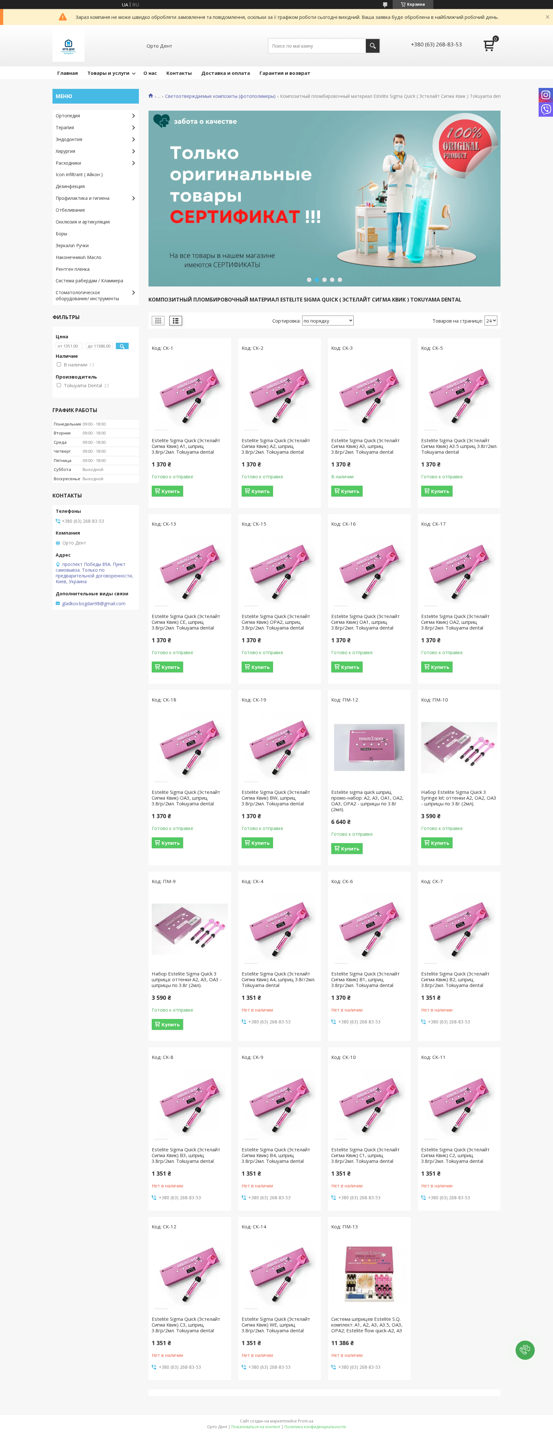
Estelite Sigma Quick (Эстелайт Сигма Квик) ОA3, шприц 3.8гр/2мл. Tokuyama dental (186, 797)
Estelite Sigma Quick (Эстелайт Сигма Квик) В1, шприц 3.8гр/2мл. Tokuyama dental (365, 979)
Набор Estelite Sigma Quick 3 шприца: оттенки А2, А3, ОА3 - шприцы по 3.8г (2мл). (187, 979)
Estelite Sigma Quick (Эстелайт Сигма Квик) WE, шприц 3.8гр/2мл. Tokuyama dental (276, 1324)
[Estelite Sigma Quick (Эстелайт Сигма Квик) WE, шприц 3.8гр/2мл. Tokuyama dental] (280, 1274)
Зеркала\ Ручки (72, 245)
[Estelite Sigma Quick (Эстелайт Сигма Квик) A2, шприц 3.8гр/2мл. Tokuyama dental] (280, 396)
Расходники (68, 163)
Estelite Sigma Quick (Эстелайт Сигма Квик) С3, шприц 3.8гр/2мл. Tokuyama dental (186, 1324)
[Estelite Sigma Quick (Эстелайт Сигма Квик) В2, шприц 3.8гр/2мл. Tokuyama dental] (459, 929)
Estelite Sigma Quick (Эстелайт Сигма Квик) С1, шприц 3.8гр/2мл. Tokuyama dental (365, 1155)
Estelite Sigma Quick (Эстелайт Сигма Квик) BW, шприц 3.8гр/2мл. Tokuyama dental (276, 797)
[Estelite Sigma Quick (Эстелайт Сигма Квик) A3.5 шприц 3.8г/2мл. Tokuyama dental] (459, 396)
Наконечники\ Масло (78, 257)
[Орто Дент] (68, 46)
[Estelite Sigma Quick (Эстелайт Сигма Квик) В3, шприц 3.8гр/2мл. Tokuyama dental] (190, 1105)
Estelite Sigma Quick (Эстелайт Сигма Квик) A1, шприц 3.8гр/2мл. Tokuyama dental (186, 446)
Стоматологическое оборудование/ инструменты (87, 295)
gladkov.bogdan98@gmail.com (93, 604)
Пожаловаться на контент (255, 1426)
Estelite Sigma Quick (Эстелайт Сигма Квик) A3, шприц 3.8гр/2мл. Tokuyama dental (365, 446)
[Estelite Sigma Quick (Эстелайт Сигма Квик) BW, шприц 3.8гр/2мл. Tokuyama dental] (280, 747)
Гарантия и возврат (285, 73)
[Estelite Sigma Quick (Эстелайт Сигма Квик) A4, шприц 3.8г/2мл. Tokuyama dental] (280, 929)
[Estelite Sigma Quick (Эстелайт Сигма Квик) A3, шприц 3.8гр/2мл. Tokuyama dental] (369, 396)
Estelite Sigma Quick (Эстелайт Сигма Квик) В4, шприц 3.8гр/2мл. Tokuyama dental (276, 1155)
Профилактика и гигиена (82, 198)
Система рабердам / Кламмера (89, 281)
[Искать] (373, 46)
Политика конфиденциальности (315, 1426)
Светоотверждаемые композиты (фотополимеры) (220, 96)
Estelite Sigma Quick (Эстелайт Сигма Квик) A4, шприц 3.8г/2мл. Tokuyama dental (278, 979)
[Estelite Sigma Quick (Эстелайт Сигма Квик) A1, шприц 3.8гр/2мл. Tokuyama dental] (190, 396)
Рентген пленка (73, 269)
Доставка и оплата (225, 73)
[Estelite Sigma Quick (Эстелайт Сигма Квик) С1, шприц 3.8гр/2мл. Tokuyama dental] (369, 1105)
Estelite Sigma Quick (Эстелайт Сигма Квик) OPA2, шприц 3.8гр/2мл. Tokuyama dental (276, 621)
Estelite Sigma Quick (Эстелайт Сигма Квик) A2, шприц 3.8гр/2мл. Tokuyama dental (276, 446)
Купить (171, 491)
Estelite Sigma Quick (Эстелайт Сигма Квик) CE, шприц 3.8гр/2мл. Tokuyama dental (186, 621)
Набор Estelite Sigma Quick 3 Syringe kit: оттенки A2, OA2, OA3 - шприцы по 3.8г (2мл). (458, 797)
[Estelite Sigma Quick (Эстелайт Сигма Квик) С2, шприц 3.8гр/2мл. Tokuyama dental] (459, 1105)
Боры (61, 234)
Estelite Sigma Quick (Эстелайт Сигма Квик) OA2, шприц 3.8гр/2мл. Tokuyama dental (455, 621)
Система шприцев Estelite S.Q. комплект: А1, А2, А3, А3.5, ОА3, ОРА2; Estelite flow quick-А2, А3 (367, 1324)
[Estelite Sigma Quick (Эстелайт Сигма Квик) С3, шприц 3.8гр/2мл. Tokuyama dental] (190, 1274)
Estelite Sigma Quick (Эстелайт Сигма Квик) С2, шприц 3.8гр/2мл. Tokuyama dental (455, 1155)
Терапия (65, 127)
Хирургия (65, 151)
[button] (525, 1350)
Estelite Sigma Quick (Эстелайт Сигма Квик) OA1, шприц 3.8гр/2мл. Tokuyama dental (365, 621)
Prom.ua (305, 1421)
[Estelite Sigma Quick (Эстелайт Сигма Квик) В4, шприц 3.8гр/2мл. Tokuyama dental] (280, 1105)
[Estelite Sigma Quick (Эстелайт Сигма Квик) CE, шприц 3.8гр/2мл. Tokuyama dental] (190, 571)
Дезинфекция (70, 186)
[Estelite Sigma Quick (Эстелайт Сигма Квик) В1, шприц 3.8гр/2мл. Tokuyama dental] (369, 929)
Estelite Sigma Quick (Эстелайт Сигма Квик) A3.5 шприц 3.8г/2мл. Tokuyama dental (459, 446)
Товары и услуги (108, 73)
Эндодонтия (69, 139)
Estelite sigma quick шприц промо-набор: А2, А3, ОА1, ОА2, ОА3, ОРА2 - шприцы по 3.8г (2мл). (367, 800)
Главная (67, 73)
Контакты (179, 73)
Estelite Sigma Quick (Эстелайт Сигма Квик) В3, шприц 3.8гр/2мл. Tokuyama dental (186, 1155)
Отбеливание (70, 210)
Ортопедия (68, 116)
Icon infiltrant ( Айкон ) (79, 174)
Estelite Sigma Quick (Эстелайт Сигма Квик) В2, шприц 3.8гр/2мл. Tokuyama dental (455, 979)
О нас (150, 73)
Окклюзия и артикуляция (83, 222)
